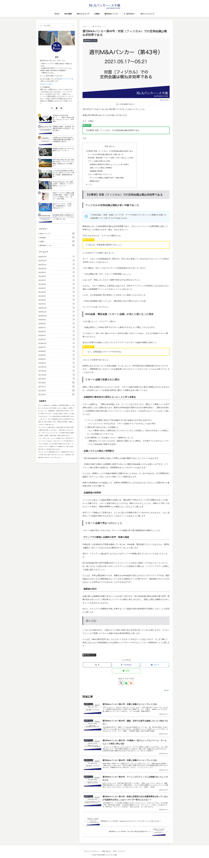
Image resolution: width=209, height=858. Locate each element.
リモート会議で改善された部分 (99, 161)
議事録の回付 (94, 181)
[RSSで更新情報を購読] (131, 683)
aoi (56, 57)
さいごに (89, 184)
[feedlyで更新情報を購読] (56, 108)
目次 (107, 146)
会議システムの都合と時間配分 (101, 168)
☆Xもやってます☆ (46, 84)
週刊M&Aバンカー (90, 655)
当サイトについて (66, 79)
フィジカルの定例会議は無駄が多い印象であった (106, 154)
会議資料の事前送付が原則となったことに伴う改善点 (109, 164)
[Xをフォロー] (121, 683)
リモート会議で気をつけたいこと (100, 174)
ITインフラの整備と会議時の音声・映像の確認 (107, 178)
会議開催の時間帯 (96, 171)
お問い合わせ (106, 851)
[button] (73, 25)
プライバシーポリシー (91, 851)
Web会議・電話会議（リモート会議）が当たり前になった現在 (110, 158)
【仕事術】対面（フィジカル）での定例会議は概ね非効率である (109, 151)
